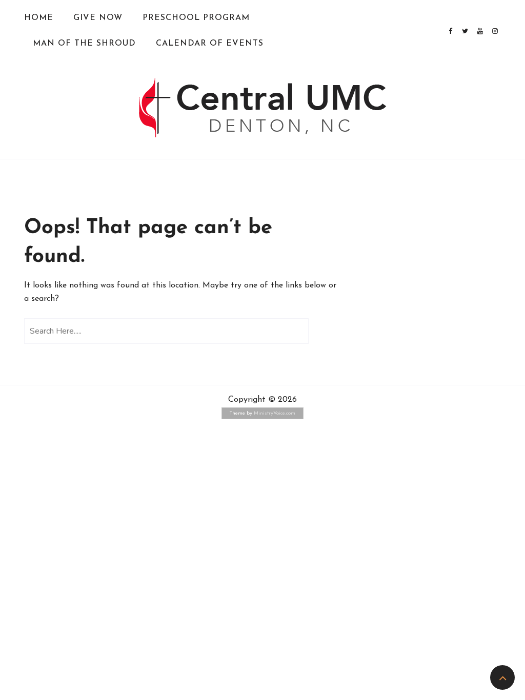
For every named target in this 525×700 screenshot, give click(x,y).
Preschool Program (196, 18)
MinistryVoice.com (274, 413)
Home (38, 18)
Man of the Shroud (84, 43)
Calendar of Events (210, 43)
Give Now (98, 18)
